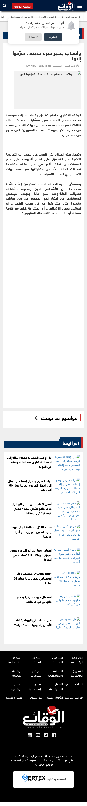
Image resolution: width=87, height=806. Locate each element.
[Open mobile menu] (80, 6)
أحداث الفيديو (74, 685)
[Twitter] (46, 735)
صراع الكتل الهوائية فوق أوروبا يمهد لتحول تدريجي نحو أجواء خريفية (31, 531)
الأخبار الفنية (54, 698)
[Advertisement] (43, 268)
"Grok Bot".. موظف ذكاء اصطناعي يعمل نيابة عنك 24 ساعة (33, 577)
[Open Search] (4, 5)
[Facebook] (54, 735)
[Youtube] (38, 735)
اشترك (53, 37)
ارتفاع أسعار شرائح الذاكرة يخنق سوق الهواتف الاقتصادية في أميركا (31, 554)
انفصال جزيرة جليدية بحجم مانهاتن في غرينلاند (34, 599)
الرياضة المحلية (17, 674)
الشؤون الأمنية (37, 661)
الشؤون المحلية (57, 661)
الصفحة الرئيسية (77, 661)
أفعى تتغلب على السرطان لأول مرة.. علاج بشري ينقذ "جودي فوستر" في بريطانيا (32, 508)
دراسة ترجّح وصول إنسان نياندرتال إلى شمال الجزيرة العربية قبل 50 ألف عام (30, 485)
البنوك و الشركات (36, 674)
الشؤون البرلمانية (77, 674)
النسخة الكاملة (22, 6)
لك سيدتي (35, 698)
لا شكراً (33, 37)
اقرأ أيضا (71, 442)
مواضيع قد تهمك (59, 417)
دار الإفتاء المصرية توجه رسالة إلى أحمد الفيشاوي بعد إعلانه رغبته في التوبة (29, 461)
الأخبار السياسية (56, 687)
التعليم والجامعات (55, 674)
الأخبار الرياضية (16, 687)
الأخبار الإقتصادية (35, 687)
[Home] (66, 5)
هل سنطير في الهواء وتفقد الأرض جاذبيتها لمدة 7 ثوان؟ (33, 622)
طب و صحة (14, 698)
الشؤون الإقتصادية (15, 661)
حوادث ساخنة (74, 698)
